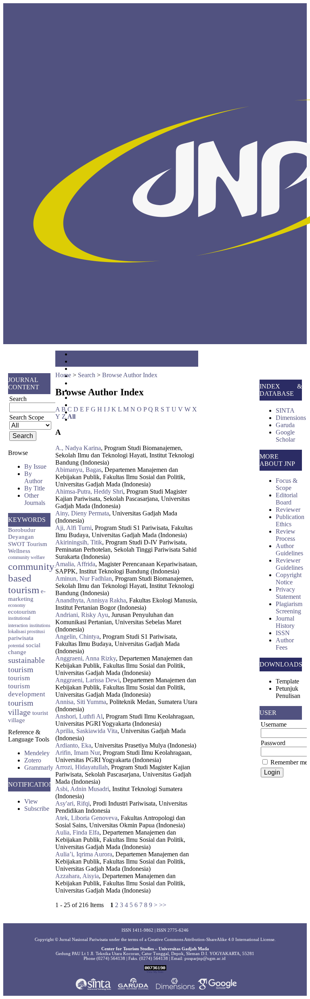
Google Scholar (285, 436)
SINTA (285, 410)
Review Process (285, 535)
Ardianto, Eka (73, 745)
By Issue (35, 466)
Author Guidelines (289, 549)
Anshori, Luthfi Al (79, 716)
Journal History (285, 622)
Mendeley (37, 753)
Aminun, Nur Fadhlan (83, 578)
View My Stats (155, 971)
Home (63, 375)
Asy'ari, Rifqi (72, 803)
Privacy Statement (288, 593)
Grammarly (38, 767)
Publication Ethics (290, 520)
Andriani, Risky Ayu (81, 614)
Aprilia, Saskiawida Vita (86, 730)
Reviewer (288, 509)
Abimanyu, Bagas (78, 469)
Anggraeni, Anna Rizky (85, 658)
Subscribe (36, 808)
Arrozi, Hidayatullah (81, 767)
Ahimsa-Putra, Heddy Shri (89, 491)
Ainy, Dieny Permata (82, 513)
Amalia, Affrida (75, 564)
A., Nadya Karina (78, 447)
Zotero (32, 760)
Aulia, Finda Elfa (77, 832)
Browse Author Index (129, 375)
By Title (34, 488)
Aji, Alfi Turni (73, 527)
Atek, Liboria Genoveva (86, 817)
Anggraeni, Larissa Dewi (87, 680)
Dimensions (291, 417)
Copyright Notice (289, 578)
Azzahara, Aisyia (77, 875)
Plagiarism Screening (289, 607)
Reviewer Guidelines (289, 564)
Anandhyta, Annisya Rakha (90, 600)
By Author (33, 477)
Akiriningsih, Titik (78, 542)
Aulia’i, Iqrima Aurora (83, 854)
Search (86, 375)
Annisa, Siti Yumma (80, 701)
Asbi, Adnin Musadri (82, 788)
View (31, 801)
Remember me (289, 762)
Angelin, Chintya (77, 636)
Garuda (285, 425)
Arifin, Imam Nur (77, 752)
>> (162, 904)
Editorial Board (286, 499)
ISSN (283, 632)
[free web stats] (155, 968)
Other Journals (34, 499)
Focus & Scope (286, 484)
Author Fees (285, 644)
